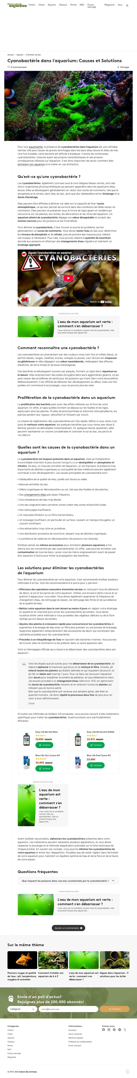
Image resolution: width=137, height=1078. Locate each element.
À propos (72, 1030)
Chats (42, 4)
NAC (82, 4)
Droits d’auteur (74, 1045)
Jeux (120, 4)
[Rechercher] (127, 5)
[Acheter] (44, 745)
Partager (124, 67)
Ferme (73, 4)
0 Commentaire (19, 67)
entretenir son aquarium (31, 164)
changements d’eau (35, 494)
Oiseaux (63, 4)
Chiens (31, 4)
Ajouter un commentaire (67, 928)
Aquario (52, 4)
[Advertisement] (68, 31)
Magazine (109, 4)
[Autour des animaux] (17, 5)
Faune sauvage (91, 5)
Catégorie (15, 1009)
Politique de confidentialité (80, 1042)
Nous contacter (75, 1034)
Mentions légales (75, 1038)
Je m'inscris (115, 1009)
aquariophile (36, 146)
